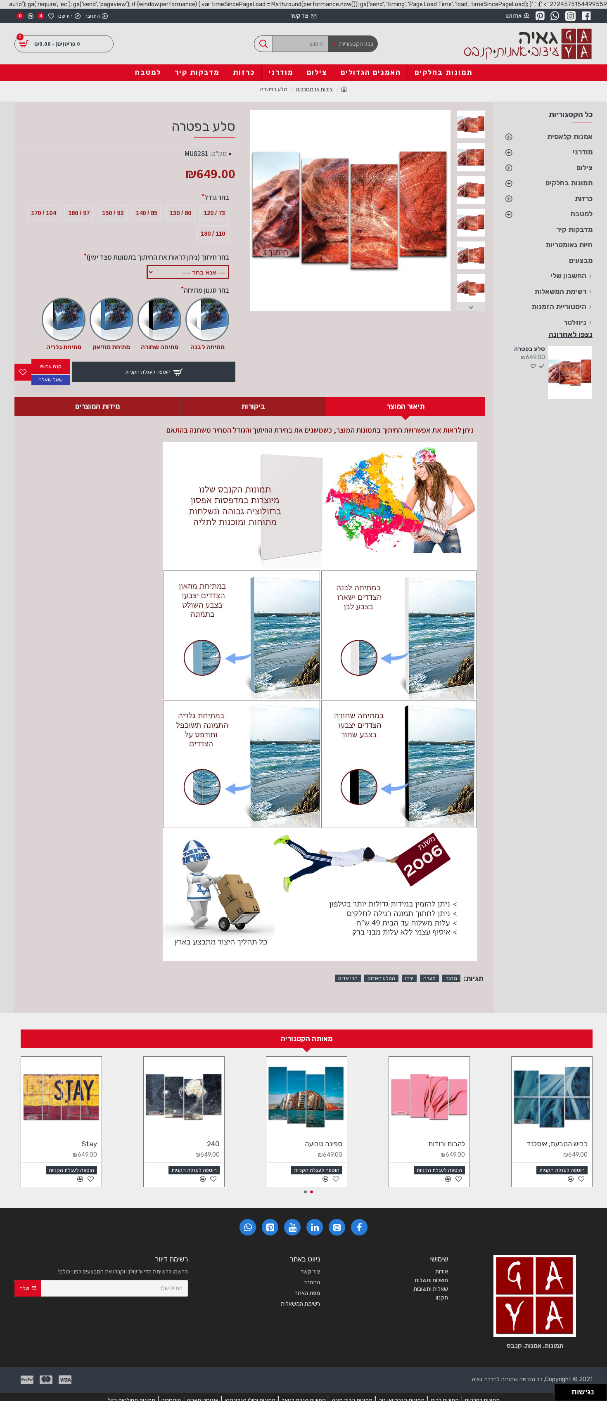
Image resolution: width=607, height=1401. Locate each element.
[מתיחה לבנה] (207, 319)
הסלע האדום (381, 978)
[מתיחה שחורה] (159, 319)
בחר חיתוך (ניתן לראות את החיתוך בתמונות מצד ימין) (158, 257)
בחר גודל (216, 197)
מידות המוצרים (97, 406)
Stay (89, 1144)
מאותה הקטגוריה (306, 1038)
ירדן (409, 978)
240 (213, 1144)
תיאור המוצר (405, 406)
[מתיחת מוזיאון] (111, 319)
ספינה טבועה (323, 1144)
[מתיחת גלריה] (63, 319)
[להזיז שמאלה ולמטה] (561, 1394)
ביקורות (253, 406)
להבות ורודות (446, 1144)
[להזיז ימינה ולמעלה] (565, 1390)
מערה (429, 978)
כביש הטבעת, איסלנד (557, 1144)
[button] (458, 112)
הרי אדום (348, 978)
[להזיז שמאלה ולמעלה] (561, 1390)
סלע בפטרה (529, 349)
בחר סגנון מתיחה (206, 290)
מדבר (451, 978)
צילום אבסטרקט (314, 89)
